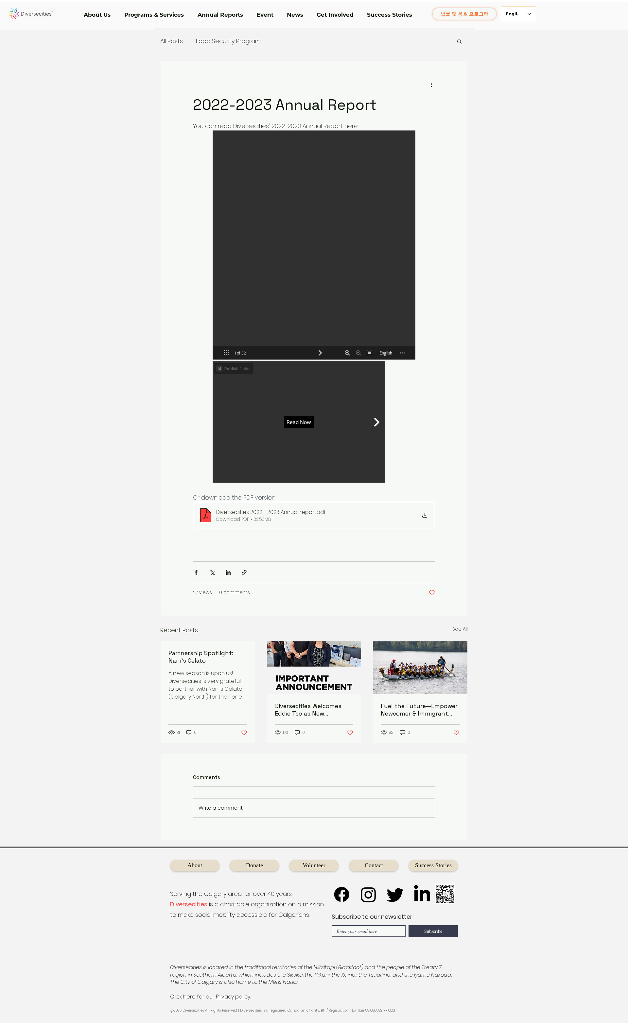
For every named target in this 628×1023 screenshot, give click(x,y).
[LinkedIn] (422, 894)
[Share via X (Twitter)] (212, 572)
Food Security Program (228, 41)
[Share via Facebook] (196, 572)
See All (460, 629)
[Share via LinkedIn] (228, 572)
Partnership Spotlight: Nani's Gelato (200, 656)
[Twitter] (395, 894)
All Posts (171, 41)
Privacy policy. (233, 996)
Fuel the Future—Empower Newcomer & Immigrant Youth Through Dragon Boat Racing (419, 709)
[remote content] (314, 307)
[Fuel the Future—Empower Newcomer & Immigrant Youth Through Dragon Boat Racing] (420, 667)
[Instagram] (368, 894)
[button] (99, 15)
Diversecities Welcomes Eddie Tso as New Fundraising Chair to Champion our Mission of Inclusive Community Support (311, 709)
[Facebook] (342, 894)
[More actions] (431, 85)
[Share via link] (244, 572)
